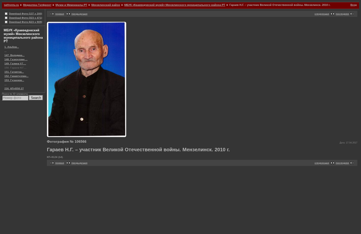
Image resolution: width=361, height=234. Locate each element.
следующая (322, 13)
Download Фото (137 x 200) (25, 13)
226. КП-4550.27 (14, 88)
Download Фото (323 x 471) (25, 17)
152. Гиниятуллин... (16, 76)
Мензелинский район (105, 4)
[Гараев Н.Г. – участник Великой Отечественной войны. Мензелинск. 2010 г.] (86, 136)
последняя (342, 13)
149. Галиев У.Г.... (15, 63)
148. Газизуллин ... (16, 59)
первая (59, 13)
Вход (353, 4)
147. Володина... (14, 55)
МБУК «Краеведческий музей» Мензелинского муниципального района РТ (174, 4)
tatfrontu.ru (11, 4)
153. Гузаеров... (14, 80)
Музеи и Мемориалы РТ (71, 4)
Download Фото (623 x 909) (25, 22)
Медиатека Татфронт (37, 4)
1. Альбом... (11, 47)
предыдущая (79, 13)
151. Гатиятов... (14, 71)
